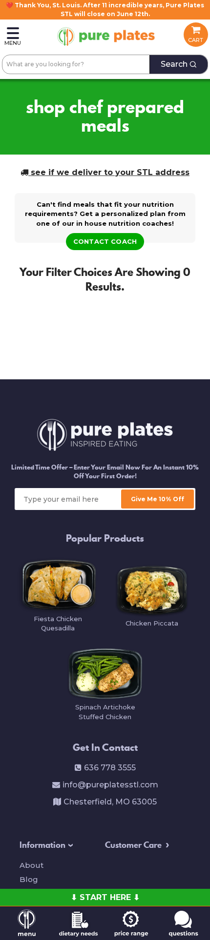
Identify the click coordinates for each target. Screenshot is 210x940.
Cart (195, 40)
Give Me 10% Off (157, 499)
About (31, 865)
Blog (29, 879)
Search (174, 64)
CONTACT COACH (105, 241)
